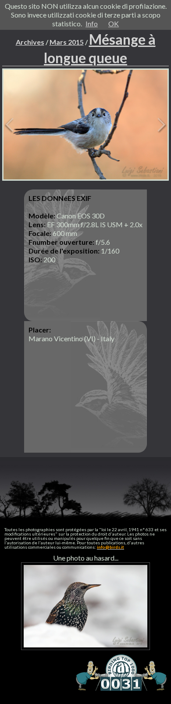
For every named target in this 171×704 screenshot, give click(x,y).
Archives (30, 42)
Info (92, 23)
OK (113, 23)
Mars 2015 (67, 42)
